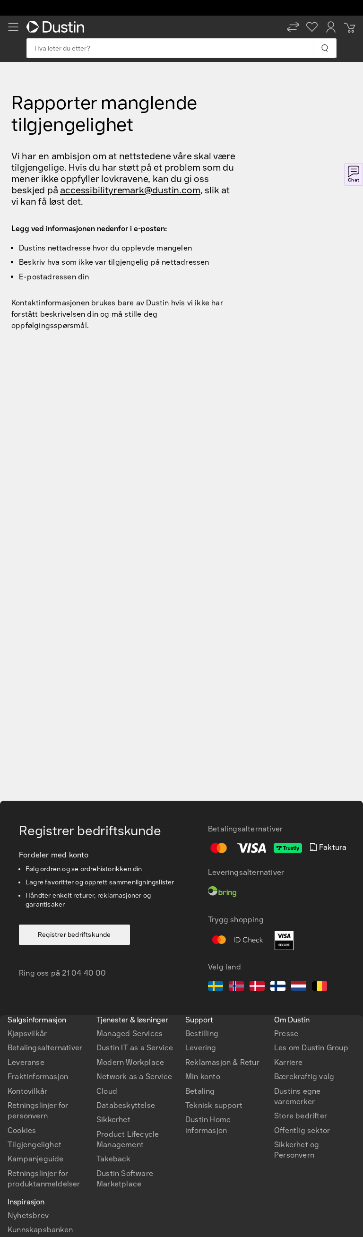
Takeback (113, 1158)
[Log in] (331, 27)
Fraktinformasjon (38, 1076)
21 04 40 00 (84, 973)
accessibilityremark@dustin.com (130, 190)
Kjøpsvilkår (27, 1033)
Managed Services (129, 1033)
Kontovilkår (27, 1091)
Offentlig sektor (302, 1130)
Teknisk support (213, 1105)
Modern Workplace (130, 1062)
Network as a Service (134, 1076)
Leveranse (26, 1062)
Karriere (288, 1062)
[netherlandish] (298, 987)
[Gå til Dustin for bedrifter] (57, 27)
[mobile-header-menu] (13, 27)
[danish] (257, 987)
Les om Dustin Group (311, 1047)
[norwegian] (236, 987)
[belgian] (319, 987)
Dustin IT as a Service (134, 1047)
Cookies (22, 1130)
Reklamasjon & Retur (222, 1062)
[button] (293, 27)
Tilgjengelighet (34, 1144)
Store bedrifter (300, 1115)
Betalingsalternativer (45, 1047)
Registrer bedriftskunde (74, 935)
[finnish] (277, 987)
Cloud (106, 1091)
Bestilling (201, 1033)
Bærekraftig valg (304, 1076)
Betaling (200, 1091)
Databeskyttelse (125, 1105)
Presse (286, 1033)
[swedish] (215, 987)
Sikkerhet (113, 1119)
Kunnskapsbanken (40, 1229)
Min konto (202, 1076)
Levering (200, 1047)
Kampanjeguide (36, 1158)
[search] (324, 48)
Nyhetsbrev (28, 1215)
